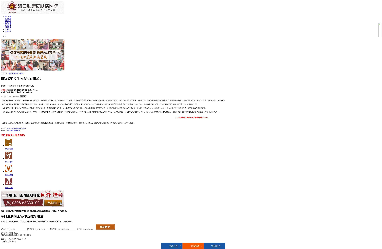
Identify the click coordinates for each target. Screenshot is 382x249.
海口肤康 (8, 17)
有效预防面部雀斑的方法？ (16, 128)
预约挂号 (215, 246)
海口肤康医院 (13, 73)
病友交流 (8, 25)
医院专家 (8, 21)
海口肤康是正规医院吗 (13, 135)
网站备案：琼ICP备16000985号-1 (12, 237)
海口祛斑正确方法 (13, 130)
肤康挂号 (8, 31)
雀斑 (21, 73)
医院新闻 (8, 27)
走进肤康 (8, 19)
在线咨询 (194, 246)
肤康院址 (8, 29)
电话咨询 (173, 246)
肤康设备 (8, 23)
